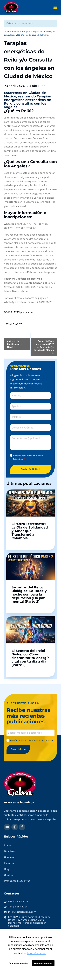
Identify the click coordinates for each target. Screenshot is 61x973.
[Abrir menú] (55, 7)
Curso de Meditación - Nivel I (14, 344)
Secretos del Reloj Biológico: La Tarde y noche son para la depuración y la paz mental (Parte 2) (29, 594)
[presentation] (30, 503)
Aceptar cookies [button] (43, 963)
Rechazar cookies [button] (18, 963)
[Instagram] (14, 827)
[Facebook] (22, 827)
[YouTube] (7, 827)
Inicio (6, 31)
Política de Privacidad (41, 740)
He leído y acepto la (28, 457)
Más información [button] (36, 953)
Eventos (16, 31)
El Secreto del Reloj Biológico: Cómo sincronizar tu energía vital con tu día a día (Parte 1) (30, 658)
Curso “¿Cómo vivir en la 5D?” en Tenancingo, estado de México (44, 347)
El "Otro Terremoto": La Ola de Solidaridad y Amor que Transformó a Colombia (30, 531)
